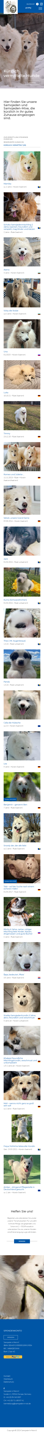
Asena (6, 270)
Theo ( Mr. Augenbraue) (15, 641)
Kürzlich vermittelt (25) (15, 145)
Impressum (8, 1379)
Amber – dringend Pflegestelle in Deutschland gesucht (19, 1188)
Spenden (32, 82)
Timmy (7, 433)
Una (6, 352)
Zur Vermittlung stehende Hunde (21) (16, 138)
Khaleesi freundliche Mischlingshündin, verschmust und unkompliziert (20, 1060)
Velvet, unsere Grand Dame (16, 518)
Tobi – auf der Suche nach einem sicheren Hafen (19, 887)
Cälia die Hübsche (12, 723)
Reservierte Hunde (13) (14, 142)
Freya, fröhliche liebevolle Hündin (19, 1146)
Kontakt (7, 1376)
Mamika (7, 184)
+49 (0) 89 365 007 (13, 1397)
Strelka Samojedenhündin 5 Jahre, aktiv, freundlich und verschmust (20, 1016)
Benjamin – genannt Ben (15, 805)
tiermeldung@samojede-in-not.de (17, 1403)
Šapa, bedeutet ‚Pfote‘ (14, 975)
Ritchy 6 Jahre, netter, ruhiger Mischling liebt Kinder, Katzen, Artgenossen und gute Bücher (18, 931)
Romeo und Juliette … (14, 474)
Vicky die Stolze (11, 311)
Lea (5, 764)
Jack (6, 559)
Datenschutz (9, 1382)
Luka (6, 392)
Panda (7, 682)
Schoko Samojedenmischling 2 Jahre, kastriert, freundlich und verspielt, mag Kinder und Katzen (19, 227)
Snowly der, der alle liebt (15, 846)
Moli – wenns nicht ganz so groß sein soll (19, 1104)
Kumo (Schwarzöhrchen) (15, 600)
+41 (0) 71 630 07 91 (15, 1400)
